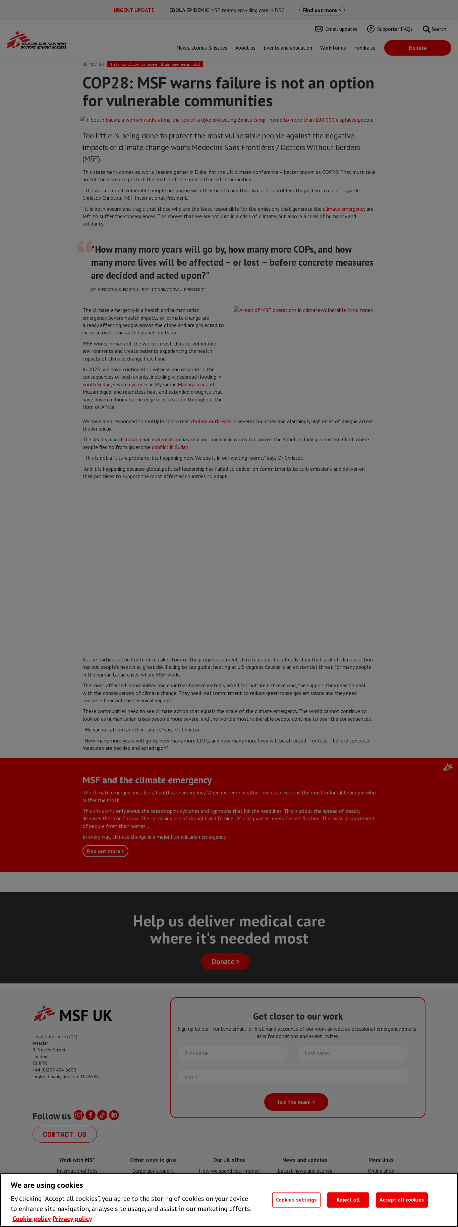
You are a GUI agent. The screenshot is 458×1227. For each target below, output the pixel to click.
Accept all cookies (402, 1200)
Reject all (348, 1200)
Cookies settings (296, 1200)
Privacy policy (72, 1218)
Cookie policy (31, 1218)
